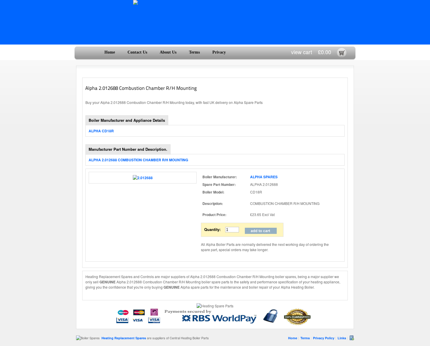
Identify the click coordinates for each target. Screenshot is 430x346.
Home (109, 52)
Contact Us (137, 52)
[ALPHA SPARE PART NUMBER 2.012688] (143, 177)
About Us (168, 52)
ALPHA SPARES (264, 176)
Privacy (219, 52)
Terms (194, 52)
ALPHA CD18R (101, 130)
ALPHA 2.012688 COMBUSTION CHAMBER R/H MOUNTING (138, 159)
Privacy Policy (323, 338)
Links (342, 338)
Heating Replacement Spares (124, 338)
